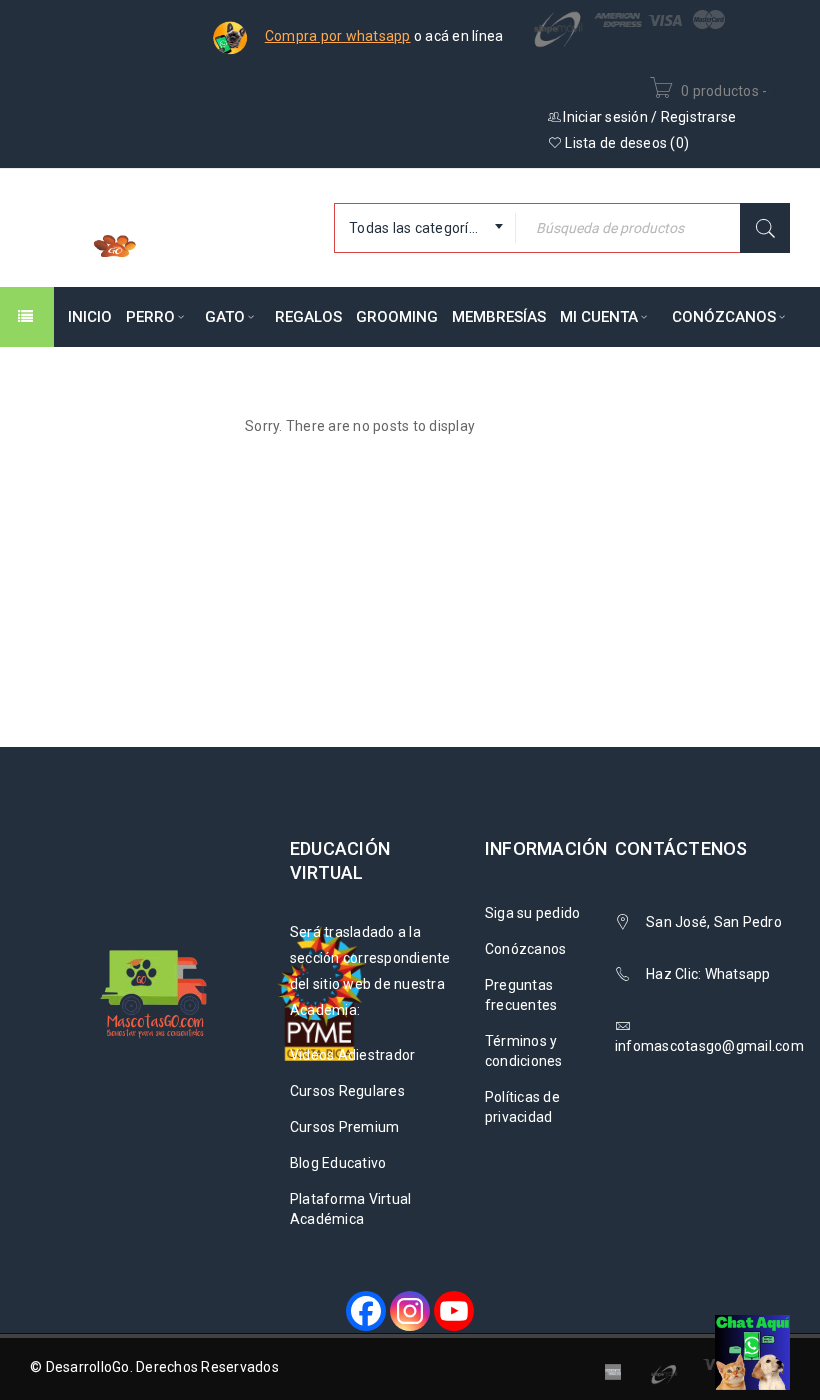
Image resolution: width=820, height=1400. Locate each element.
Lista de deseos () (625, 143)
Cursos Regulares (347, 1091)
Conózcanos (526, 949)
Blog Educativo (338, 1163)
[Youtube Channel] (454, 1311)
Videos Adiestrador (353, 1055)
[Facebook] (366, 1311)
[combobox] (425, 228)
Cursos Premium (345, 1127)
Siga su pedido (533, 913)
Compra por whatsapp (338, 36)
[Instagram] (410, 1311)
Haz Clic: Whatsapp (710, 974)
